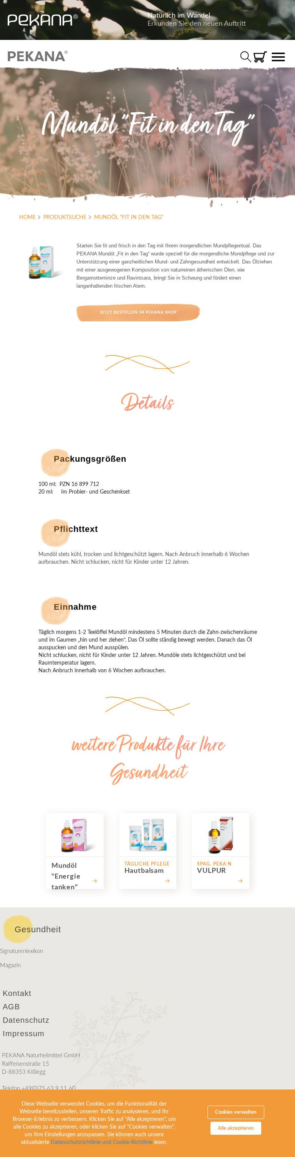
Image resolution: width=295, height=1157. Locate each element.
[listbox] (147, 851)
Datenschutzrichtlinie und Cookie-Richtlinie (101, 1142)
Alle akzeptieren (236, 1128)
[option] (74, 851)
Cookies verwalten (235, 1112)
